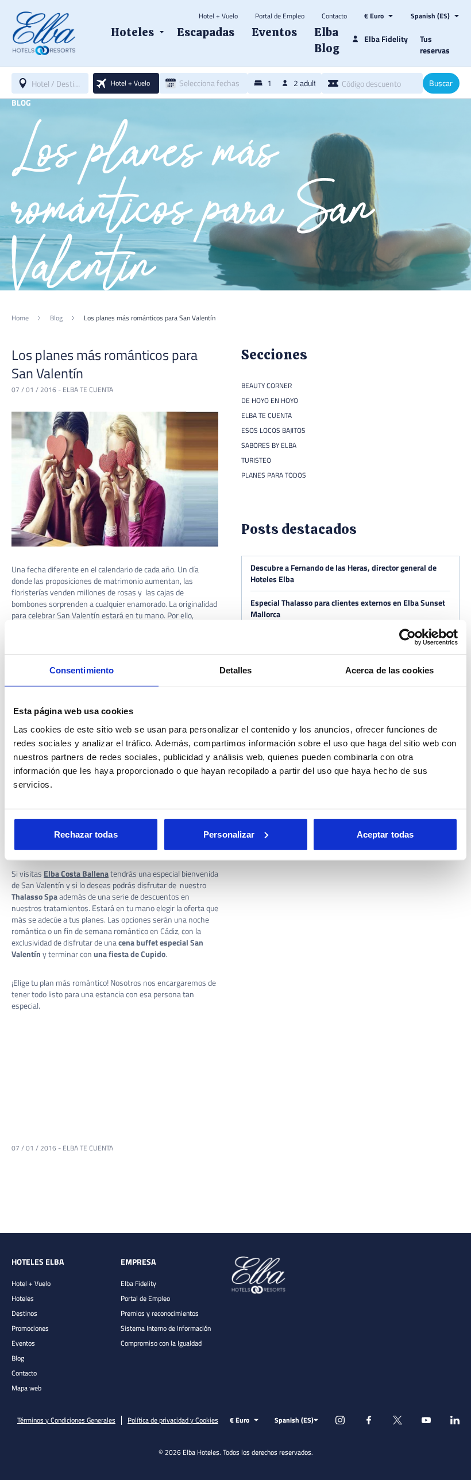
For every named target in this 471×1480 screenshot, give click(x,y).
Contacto (334, 16)
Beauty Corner (266, 385)
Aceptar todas (385, 834)
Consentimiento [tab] (81, 670)
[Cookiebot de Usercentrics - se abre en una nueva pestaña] (407, 637)
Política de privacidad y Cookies (173, 1420)
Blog (17, 1358)
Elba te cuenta (88, 389)
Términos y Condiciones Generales (66, 1420)
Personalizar (228, 834)
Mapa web (26, 1387)
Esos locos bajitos (273, 430)
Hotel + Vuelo (218, 16)
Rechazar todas (85, 834)
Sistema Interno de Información (166, 1328)
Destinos (24, 1313)
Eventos (23, 1343)
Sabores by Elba (268, 445)
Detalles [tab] (235, 670)
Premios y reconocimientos (160, 1313)
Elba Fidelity (138, 1283)
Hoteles (22, 1298)
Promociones (30, 1328)
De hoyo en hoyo (269, 400)
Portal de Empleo (279, 16)
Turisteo (256, 460)
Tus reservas (435, 44)
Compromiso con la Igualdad (161, 1343)
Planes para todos (273, 475)
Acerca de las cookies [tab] (389, 670)
